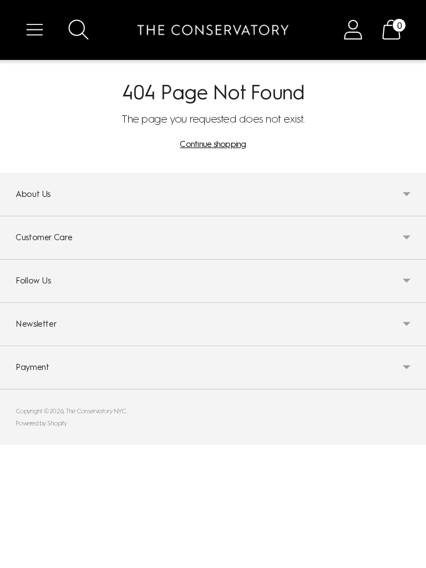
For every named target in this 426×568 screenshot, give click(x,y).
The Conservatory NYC (95, 411)
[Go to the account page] (353, 30)
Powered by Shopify (41, 423)
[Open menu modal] (35, 30)
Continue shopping (213, 144)
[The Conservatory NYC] (213, 30)
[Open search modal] (78, 30)
